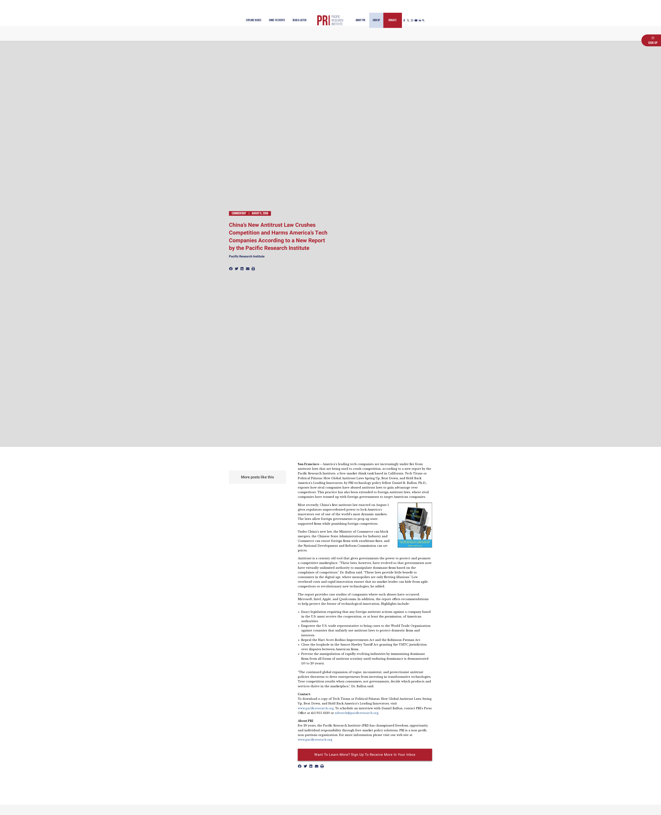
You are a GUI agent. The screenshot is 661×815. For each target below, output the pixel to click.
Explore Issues (253, 20)
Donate (393, 20)
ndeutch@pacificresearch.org (356, 713)
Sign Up (376, 20)
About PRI (360, 20)
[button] (423, 20)
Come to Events (277, 20)
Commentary (239, 213)
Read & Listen (299, 20)
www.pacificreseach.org (315, 739)
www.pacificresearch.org (316, 708)
